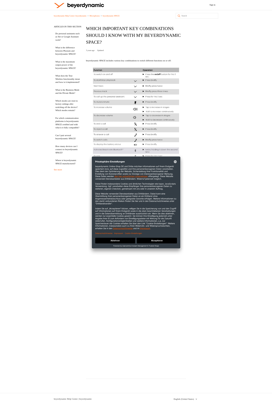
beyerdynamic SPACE (111, 16)
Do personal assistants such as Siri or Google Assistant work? (67, 36)
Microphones (95, 16)
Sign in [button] (212, 5)
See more (58, 170)
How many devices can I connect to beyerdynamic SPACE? (66, 149)
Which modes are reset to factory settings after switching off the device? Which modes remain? (66, 106)
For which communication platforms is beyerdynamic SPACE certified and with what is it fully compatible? (67, 123)
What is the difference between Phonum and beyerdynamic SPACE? (65, 50)
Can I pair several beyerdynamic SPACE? (65, 137)
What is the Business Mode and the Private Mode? (67, 91)
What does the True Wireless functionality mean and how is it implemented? (67, 79)
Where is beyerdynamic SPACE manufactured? (65, 162)
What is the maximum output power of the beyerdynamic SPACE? (65, 65)
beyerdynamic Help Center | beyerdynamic (70, 16)
